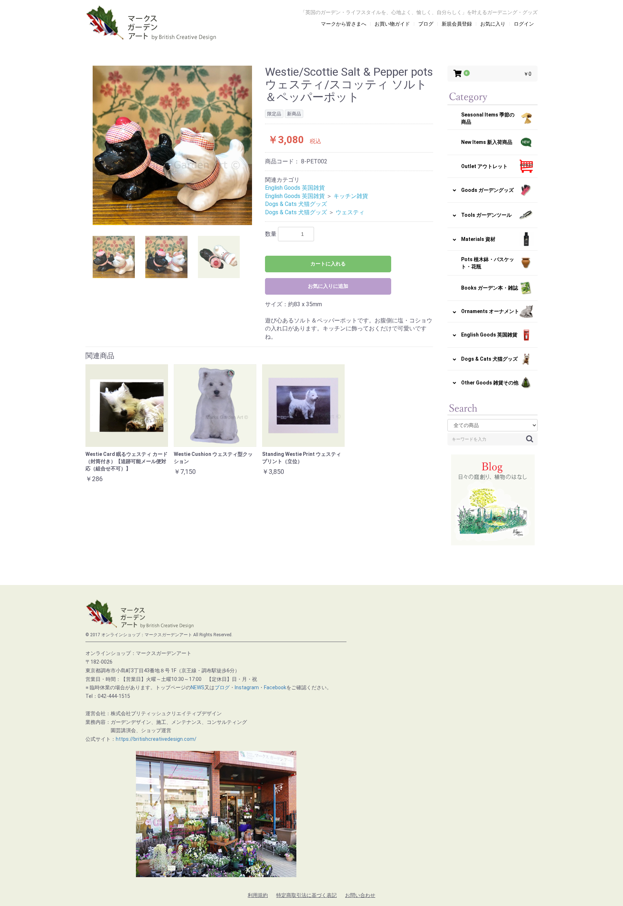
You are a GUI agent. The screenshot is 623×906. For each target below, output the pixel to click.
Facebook (275, 687)
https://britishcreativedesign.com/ (156, 739)
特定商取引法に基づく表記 (306, 895)
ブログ (222, 687)
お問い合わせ (360, 895)
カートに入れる (328, 264)
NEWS (197, 687)
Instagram (247, 687)
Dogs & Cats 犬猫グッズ (296, 204)
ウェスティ (350, 212)
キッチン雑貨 (350, 196)
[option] (172, 145)
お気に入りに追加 (328, 286)
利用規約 (258, 895)
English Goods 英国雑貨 (295, 187)
